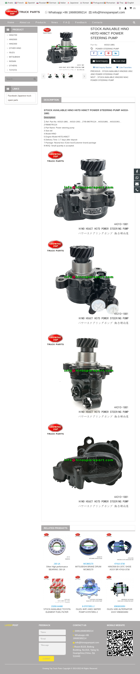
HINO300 (13, 44)
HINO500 (13, 39)
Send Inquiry (101, 61)
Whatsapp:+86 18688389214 (67, 12)
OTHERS (13, 66)
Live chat (120, 61)
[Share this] (94, 53)
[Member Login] (125, 8)
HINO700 (13, 35)
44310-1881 (62, 122)
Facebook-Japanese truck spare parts (19, 98)
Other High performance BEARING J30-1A (57, 567)
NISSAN (12, 61)
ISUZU (12, 52)
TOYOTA (13, 70)
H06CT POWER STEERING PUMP (100, 110)
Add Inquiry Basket (103, 67)
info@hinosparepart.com (109, 12)
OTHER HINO (15, 48)
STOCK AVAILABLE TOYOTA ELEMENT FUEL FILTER (57, 609)
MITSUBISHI (14, 57)
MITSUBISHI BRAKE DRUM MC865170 (88, 567)
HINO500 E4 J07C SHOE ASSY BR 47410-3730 (119, 567)
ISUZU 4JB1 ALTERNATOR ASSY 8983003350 (119, 609)
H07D (77, 110)
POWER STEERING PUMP (107, 49)
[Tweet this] (101, 53)
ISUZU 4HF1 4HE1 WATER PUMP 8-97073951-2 (88, 609)
